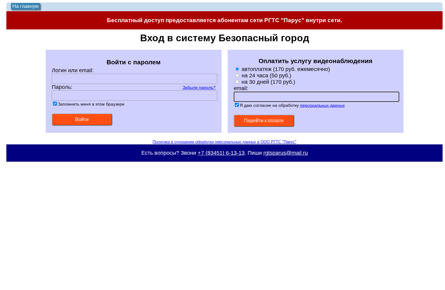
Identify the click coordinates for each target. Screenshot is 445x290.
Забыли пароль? (199, 87)
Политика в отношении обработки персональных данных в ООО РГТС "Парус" (224, 142)
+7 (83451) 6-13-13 (221, 153)
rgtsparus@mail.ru (285, 153)
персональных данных (322, 105)
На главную (25, 6)
